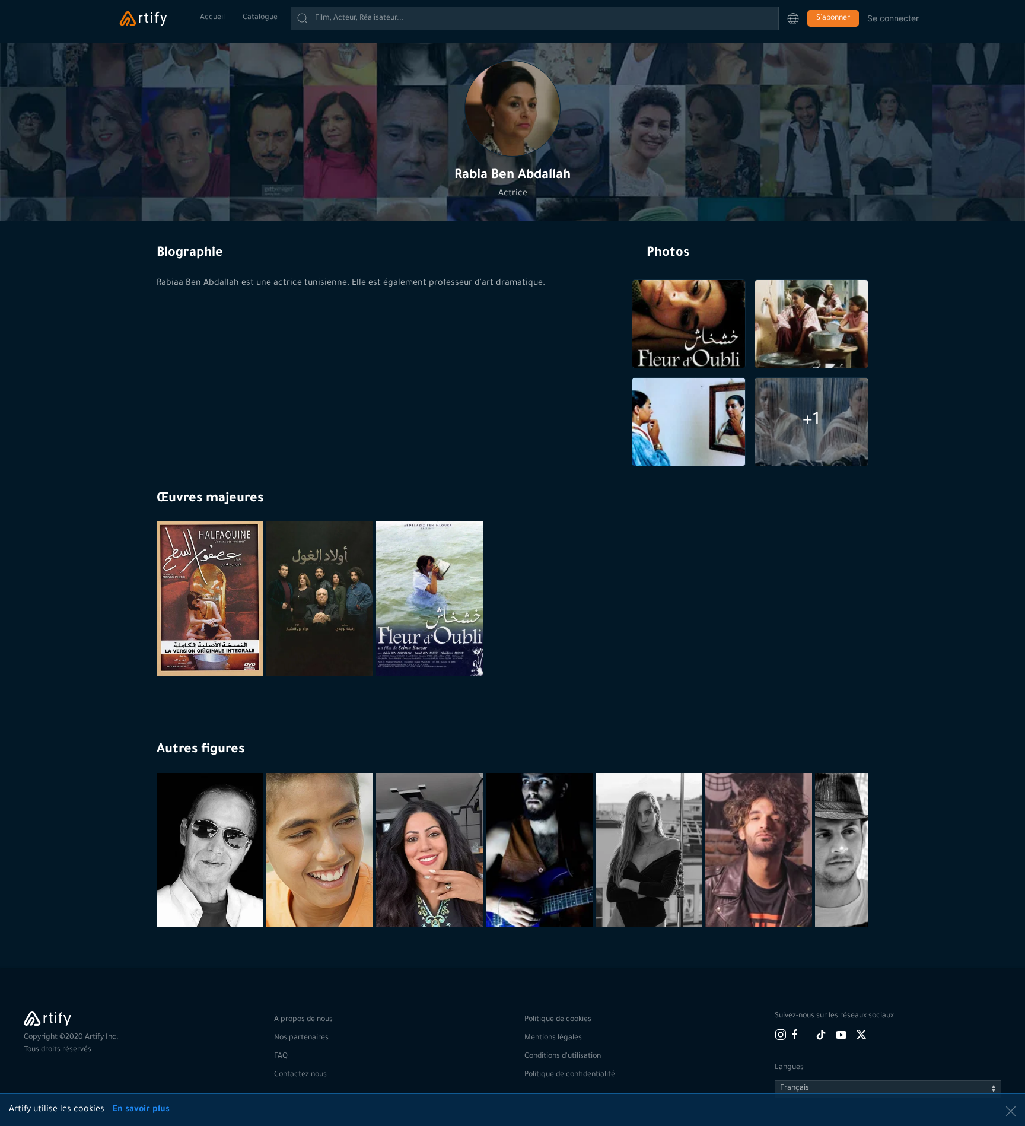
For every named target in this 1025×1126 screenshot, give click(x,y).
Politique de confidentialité (569, 1075)
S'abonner (833, 18)
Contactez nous (300, 1075)
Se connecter (893, 18)
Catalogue (260, 18)
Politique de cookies (557, 1020)
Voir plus (211, 898)
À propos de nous (303, 1020)
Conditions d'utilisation (562, 1056)
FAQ (281, 1056)
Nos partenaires (301, 1038)
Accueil (212, 18)
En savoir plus (141, 1110)
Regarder (211, 646)
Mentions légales (553, 1038)
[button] (793, 18)
